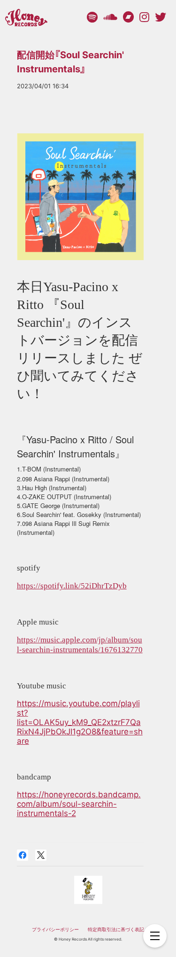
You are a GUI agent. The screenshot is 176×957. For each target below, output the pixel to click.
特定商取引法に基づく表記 (116, 929)
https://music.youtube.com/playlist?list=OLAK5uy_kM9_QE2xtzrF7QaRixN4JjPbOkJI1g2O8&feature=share (80, 722)
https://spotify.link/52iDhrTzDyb (72, 585)
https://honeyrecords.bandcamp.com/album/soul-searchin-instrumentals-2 (79, 804)
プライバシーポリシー (55, 929)
